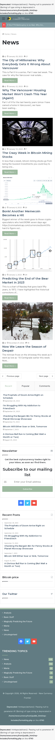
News (6, 630)
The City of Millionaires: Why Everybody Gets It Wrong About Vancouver (26, 64)
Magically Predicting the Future (18, 621)
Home (7, 34)
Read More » (10, 80)
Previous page (13, 376)
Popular (25, 386)
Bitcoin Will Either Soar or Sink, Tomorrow (25, 426)
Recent (8, 386)
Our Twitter (9, 594)
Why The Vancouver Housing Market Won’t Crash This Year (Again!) (24, 94)
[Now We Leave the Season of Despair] (27, 321)
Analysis (7, 613)
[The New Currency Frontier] (18, 18)
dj (5, 56)
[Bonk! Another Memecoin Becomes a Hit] (27, 191)
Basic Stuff (9, 617)
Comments (44, 386)
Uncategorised (10, 634)
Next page (43, 376)
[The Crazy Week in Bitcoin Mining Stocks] (27, 132)
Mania (6, 626)
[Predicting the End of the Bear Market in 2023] (27, 255)
